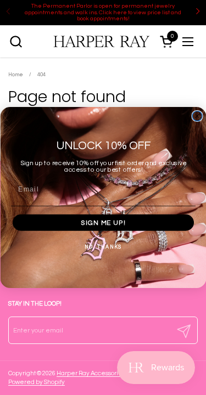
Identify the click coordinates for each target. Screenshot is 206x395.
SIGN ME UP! (103, 222)
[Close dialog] (197, 116)
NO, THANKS (102, 247)
